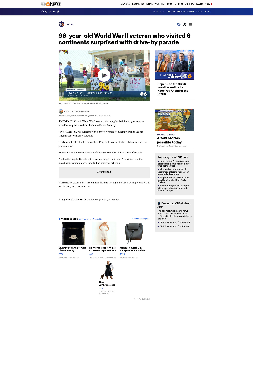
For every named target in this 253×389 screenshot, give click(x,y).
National (147, 4)
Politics (199, 11)
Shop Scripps (186, 4)
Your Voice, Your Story (176, 11)
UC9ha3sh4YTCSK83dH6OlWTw (55, 12)
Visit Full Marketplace (141, 219)
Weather (159, 4)
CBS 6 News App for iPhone (174, 226)
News (155, 11)
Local (136, 4)
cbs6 (47, 12)
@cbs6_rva (58, 12)
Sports (171, 4)
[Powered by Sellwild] (146, 299)
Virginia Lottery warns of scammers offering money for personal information (173, 171)
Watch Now (203, 4)
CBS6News (43, 12)
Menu (124, 4)
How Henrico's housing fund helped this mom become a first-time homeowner (174, 163)
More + (207, 11)
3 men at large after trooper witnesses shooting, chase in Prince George (173, 188)
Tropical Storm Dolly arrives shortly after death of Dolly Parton (173, 179)
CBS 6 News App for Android (174, 222)
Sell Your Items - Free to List (90, 219)
